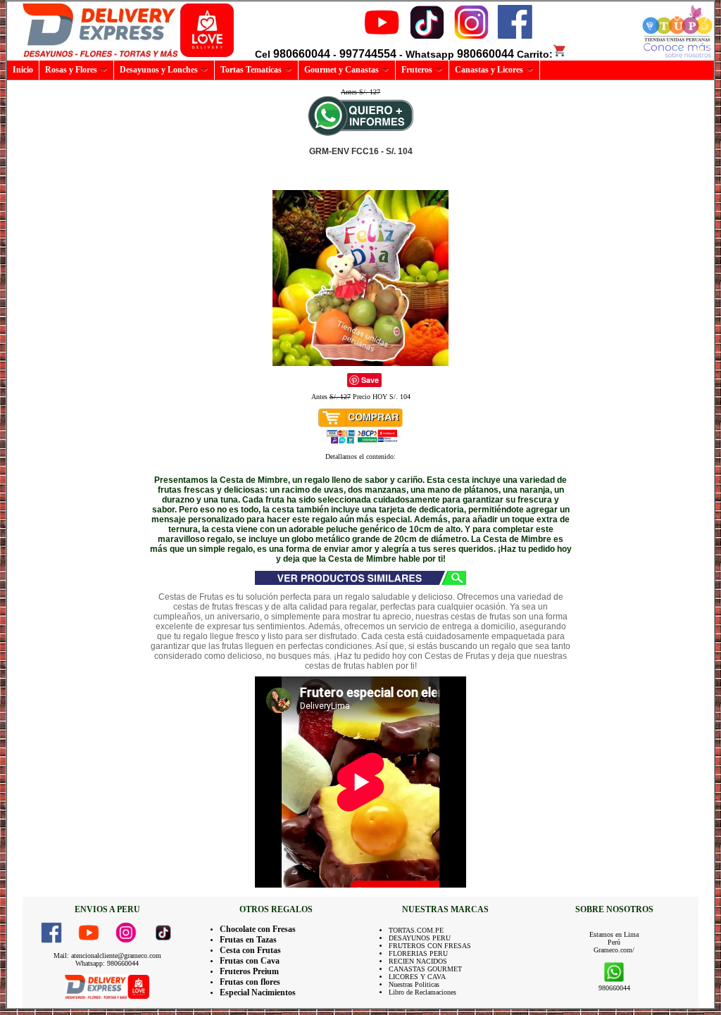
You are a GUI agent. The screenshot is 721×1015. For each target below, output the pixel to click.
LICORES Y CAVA (417, 977)
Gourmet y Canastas (341, 70)
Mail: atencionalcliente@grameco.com (107, 955)
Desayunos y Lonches (159, 70)
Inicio (23, 70)
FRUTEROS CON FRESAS (430, 946)
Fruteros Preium (249, 971)
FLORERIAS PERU (418, 953)
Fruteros (416, 70)
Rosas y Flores (71, 70)
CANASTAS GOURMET (425, 969)
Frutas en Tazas (248, 940)
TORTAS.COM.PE (416, 930)
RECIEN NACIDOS (418, 961)
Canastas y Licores (489, 70)
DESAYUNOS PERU (420, 938)
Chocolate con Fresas (258, 929)
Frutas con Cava (250, 961)
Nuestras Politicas (414, 984)
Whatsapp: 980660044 (107, 963)
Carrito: (535, 54)
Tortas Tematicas (251, 70)
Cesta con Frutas (250, 950)
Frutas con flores (250, 982)
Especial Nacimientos (258, 992)
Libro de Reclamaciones (422, 992)
